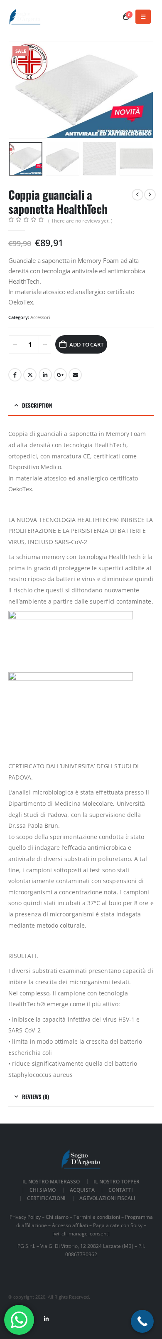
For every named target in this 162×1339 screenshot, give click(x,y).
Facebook (15, 374)
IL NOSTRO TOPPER (116, 1181)
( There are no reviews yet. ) (80, 220)
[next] (150, 194)
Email (75, 374)
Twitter (30, 374)
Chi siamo (57, 1216)
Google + (60, 374)
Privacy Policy (25, 1216)
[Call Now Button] (142, 1321)
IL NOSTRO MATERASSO (51, 1181)
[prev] (137, 194)
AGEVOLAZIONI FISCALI (107, 1198)
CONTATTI (120, 1189)
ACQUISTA (82, 1189)
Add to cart (86, 344)
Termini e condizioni (97, 1216)
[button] (143, 17)
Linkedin (46, 1318)
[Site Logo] (25, 16)
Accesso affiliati (70, 1225)
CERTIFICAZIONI (46, 1198)
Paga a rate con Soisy (117, 1225)
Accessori (40, 317)
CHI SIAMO (42, 1189)
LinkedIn (45, 374)
